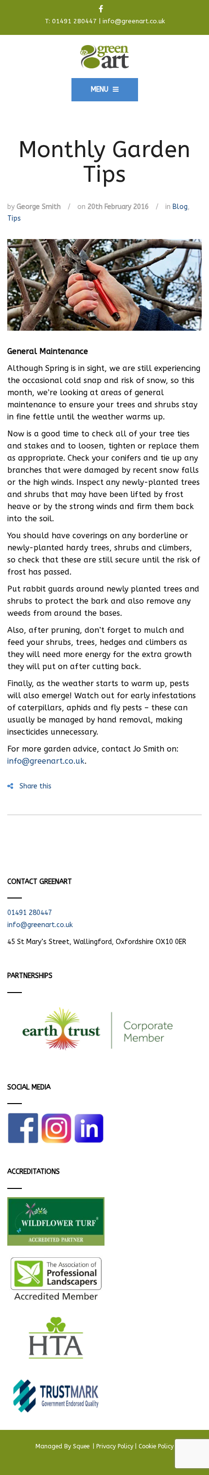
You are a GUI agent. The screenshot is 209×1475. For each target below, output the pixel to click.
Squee (82, 1446)
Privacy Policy (114, 1446)
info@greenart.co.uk (134, 21)
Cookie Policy (156, 1446)
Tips (14, 218)
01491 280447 (74, 21)
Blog (180, 207)
